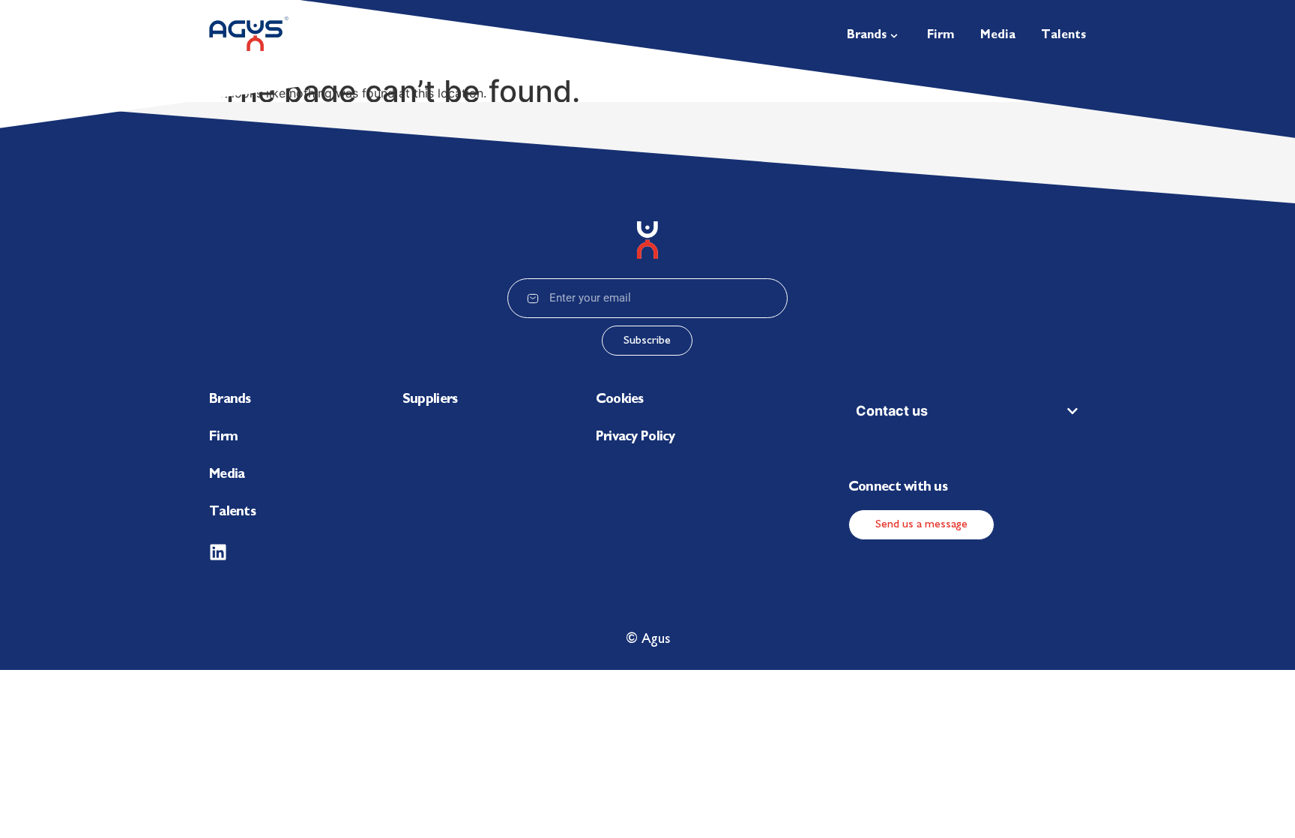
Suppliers (430, 400)
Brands (230, 400)
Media (226, 475)
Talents (232, 512)
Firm (223, 437)
